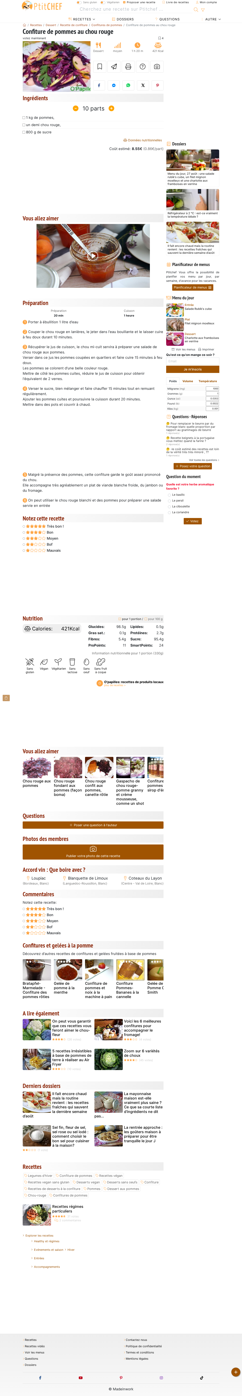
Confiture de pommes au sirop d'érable (159, 785)
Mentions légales (137, 1358)
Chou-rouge (37, 1195)
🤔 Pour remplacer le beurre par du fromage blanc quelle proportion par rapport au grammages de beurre (190, 426)
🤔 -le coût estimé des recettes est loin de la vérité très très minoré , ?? (192, 451)
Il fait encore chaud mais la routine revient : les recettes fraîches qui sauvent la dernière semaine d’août (56, 1105)
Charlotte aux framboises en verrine (202, 339)
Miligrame (176, 388)
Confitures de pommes (70, 1195)
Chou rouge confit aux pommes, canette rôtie (96, 788)
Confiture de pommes (76, 1176)
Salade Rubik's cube (198, 309)
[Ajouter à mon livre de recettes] (99, 67)
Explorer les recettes (39, 1235)
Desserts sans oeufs (122, 1182)
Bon (49, 532)
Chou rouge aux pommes (37, 783)
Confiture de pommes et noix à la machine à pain (98, 990)
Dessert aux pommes (123, 1189)
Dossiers (125, 19)
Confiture (151, 1182)
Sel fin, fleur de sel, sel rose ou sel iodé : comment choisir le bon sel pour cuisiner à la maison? (70, 1136)
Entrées (39, 1258)
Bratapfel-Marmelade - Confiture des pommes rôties (36, 990)
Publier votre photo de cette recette (93, 856)
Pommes (93, 1189)
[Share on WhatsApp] (128, 85)
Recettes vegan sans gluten (48, 1182)
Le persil (178, 500)
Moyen (52, 538)
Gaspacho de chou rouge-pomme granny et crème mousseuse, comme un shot (130, 792)
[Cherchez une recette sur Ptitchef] (196, 9)
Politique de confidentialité (144, 1346)
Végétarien (113, 2)
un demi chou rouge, (43, 125)
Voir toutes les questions (203, 459)
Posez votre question (194, 466)
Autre (210, 19)
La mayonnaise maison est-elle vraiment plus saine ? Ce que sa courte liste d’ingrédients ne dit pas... (128, 1105)
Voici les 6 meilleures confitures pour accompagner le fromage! (142, 1028)
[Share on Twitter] (143, 85)
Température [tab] (208, 381)
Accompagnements (47, 1266)
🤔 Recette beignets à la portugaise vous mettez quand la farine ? (190, 439)
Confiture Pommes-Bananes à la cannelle (127, 990)
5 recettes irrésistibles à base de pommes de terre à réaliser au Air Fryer (72, 1058)
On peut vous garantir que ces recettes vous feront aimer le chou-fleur (71, 1028)
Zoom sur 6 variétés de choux (141, 1053)
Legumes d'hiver (40, 1176)
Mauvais (53, 550)
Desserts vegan (88, 1182)
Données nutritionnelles (144, 140)
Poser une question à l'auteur (95, 825)
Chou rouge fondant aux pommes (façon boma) (68, 788)
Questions (169, 19)
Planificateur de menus (191, 287)
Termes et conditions (140, 1352)
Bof (49, 544)
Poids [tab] (173, 381)
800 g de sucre (39, 132)
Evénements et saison (48, 1249)
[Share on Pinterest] (158, 85)
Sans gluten (90, 2)
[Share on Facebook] (99, 85)
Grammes (174, 393)
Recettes (81, 19)
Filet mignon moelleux (199, 323)
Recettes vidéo (35, 1346)
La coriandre (180, 512)
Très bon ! (55, 526)
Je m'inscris (193, 369)
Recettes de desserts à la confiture (54, 1189)
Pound (173, 403)
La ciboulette (181, 506)
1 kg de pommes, (40, 117)
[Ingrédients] (6, 698)
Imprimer (207, 349)
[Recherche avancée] (202, 10)
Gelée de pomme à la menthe (64, 988)
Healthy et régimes (46, 1241)
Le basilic (178, 494)
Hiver (71, 1249)
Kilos (172, 408)
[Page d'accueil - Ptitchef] (24, 25)
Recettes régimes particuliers (67, 1208)
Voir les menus (185, 349)
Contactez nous (136, 1340)
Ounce (173, 398)
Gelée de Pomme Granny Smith (161, 988)
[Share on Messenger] (114, 85)
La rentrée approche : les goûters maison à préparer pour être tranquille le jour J (143, 1134)
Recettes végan (111, 1176)
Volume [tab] (187, 381)
